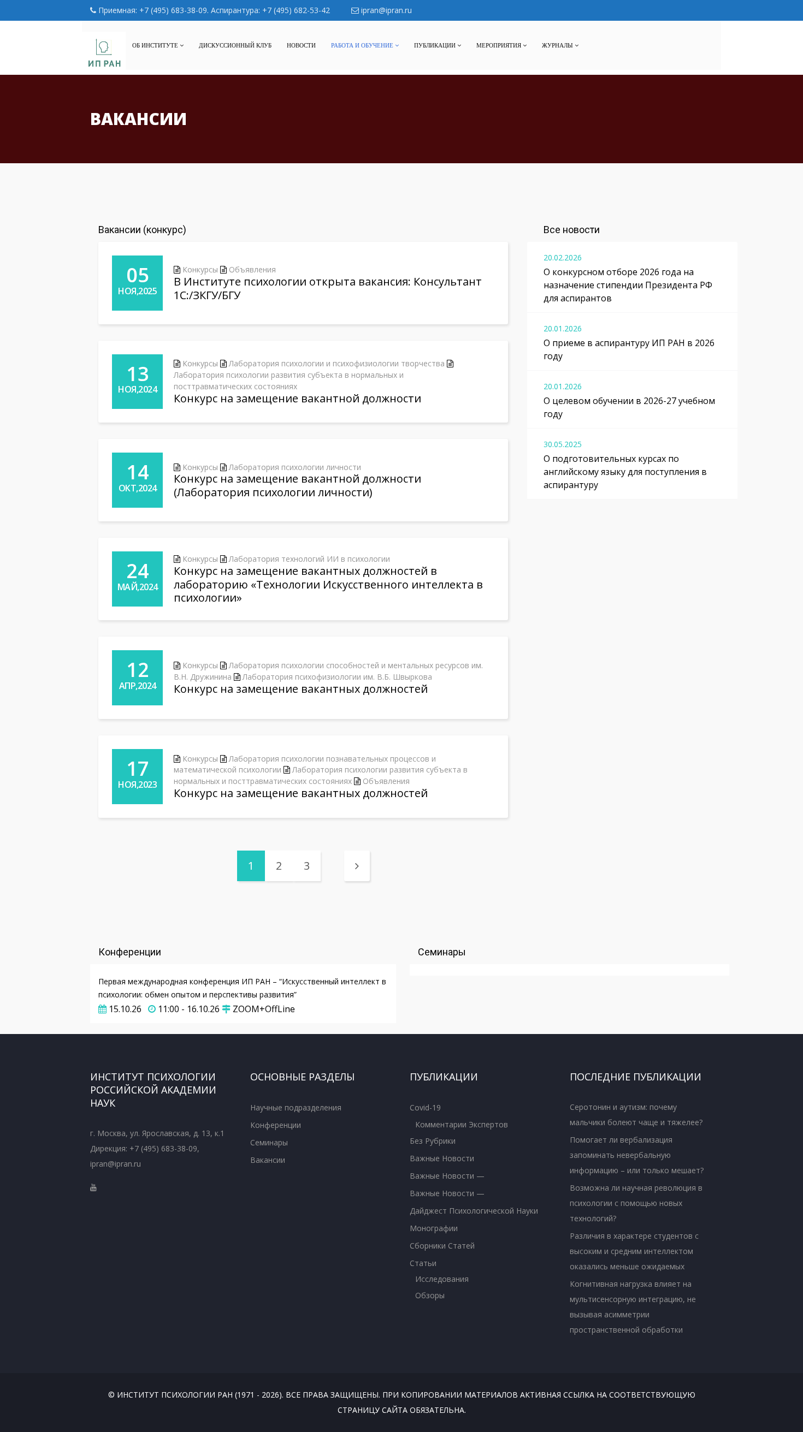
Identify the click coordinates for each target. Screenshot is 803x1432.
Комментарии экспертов (461, 1124)
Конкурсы (200, 269)
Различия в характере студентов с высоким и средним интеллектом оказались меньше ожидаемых (634, 1251)
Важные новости (442, 1158)
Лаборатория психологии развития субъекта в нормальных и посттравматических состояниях (289, 380)
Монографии (434, 1228)
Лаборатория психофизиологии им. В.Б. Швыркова (337, 677)
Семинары (269, 1142)
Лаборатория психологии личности (295, 467)
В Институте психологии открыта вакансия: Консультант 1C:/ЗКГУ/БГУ (328, 288)
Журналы (558, 45)
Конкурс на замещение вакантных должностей (301, 688)
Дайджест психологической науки (474, 1210)
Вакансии (267, 1160)
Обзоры (430, 1295)
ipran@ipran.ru (385, 10)
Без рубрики (433, 1141)
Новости (301, 45)
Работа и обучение (363, 45)
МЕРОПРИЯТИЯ (499, 45)
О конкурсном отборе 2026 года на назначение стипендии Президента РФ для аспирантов (628, 285)
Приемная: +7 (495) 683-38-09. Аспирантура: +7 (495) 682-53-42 (213, 10)
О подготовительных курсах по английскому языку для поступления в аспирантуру (625, 472)
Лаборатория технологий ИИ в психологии (309, 559)
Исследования (442, 1279)
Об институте (156, 45)
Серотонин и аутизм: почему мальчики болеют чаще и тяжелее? (636, 1114)
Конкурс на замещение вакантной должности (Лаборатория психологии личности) (297, 485)
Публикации (435, 45)
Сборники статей (442, 1245)
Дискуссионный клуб (235, 45)
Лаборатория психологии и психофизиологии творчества (337, 363)
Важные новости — (447, 1175)
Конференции (275, 1125)
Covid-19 (425, 1107)
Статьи (423, 1263)
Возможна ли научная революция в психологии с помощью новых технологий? (636, 1203)
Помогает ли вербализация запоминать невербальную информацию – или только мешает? (637, 1154)
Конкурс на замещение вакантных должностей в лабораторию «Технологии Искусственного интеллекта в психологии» (328, 584)
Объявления (252, 269)
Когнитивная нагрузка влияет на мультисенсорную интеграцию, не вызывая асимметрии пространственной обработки (633, 1307)
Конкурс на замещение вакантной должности (297, 398)
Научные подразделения (295, 1107)
